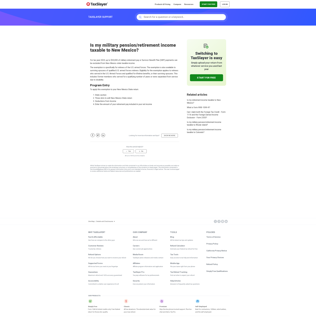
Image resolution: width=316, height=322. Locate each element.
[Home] (97, 4)
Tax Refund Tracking (178, 272)
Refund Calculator (177, 246)
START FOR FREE (208, 4)
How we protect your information (144, 284)
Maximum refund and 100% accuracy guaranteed (105, 275)
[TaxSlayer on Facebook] (219, 221)
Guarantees (93, 272)
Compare (177, 4)
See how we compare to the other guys (101, 240)
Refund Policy (212, 264)
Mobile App (174, 263)
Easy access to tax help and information (184, 258)
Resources (188, 4)
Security (136, 281)
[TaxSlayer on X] (215, 221)
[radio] (128, 151)
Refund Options (94, 255)
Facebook (92, 135)
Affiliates (136, 263)
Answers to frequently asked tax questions (185, 284)
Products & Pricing (162, 4)
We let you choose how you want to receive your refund (107, 258)
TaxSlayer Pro (138, 272)
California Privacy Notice (216, 251)
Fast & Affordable (95, 237)
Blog (172, 237)
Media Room (138, 255)
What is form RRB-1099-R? (198, 107)
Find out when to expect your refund (182, 275)
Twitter (97, 135)
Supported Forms (95, 263)
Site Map (91, 221)
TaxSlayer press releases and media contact (148, 258)
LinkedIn (103, 135)
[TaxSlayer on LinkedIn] (226, 221)
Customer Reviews (96, 246)
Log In (225, 4)
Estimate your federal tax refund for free (184, 249)
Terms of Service (213, 237)
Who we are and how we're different (145, 240)
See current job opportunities (142, 249)
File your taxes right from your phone (182, 266)
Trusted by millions (94, 249)
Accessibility (93, 281)
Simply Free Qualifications (217, 271)
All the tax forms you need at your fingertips (103, 266)
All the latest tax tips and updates (181, 240)
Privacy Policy (212, 244)
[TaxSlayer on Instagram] (222, 221)
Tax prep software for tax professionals (146, 275)
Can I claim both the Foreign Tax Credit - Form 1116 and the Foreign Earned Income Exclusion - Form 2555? (206, 115)
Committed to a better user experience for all (103, 284)
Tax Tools (174, 255)
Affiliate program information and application (148, 266)
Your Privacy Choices (215, 257)
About (135, 237)
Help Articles (175, 281)
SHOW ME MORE (169, 135)
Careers (136, 246)
